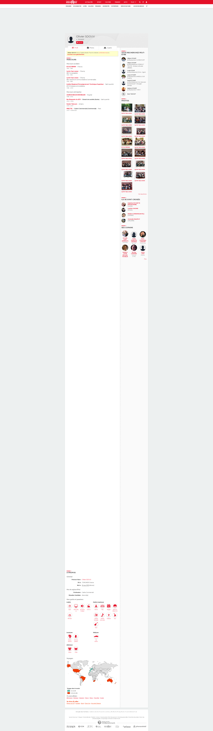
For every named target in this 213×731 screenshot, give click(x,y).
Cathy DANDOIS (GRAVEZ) (134, 240)
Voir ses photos (142, 194)
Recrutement (114, 717)
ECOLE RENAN (71, 66)
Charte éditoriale (86, 717)
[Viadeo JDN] (117, 727)
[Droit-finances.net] (98, 727)
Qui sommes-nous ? (73, 717)
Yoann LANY (143, 253)
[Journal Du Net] (90, 727)
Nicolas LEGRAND (134, 253)
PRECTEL (70, 108)
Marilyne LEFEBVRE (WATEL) (136, 214)
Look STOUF (131, 70)
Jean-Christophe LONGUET (142, 240)
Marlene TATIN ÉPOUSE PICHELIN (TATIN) (125, 255)
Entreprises (114, 6)
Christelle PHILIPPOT (134, 219)
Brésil (82, 703)
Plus (132, 2)
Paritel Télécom (72, 104)
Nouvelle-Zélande (96, 703)
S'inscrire (68, 6)
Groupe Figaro (104, 718)
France (87, 698)
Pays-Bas (96, 698)
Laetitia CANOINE (133, 208)
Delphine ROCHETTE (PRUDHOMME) (134, 203)
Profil (76, 48)
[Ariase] (127, 727)
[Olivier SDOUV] (71, 39)
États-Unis (87, 703)
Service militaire (125, 6)
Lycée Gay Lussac (72, 71)
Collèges (91, 6)
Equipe (80, 717)
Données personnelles (123, 717)
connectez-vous (103, 52)
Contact (98, 717)
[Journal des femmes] (71, 727)
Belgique (75, 698)
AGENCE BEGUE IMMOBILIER (76, 95)
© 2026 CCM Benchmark (114, 718)
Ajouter (80, 42)
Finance (117, 2)
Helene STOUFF (132, 88)
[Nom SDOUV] (123, 94)
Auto (125, 2)
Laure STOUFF (131, 75)
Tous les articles (104, 717)
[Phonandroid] (139, 727)
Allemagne (69, 698)
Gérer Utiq (142, 717)
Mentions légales (96, 718)
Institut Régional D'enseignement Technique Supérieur (85, 84)
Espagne (81, 698)
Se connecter (77, 6)
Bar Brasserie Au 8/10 (74, 99)
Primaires (98, 6)
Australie (77, 703)
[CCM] (81, 727)
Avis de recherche (138, 6)
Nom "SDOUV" (131, 94)
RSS (109, 717)
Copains (109, 48)
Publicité (93, 717)
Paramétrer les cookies (134, 717)
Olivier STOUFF (131, 58)
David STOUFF (131, 80)
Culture (108, 2)
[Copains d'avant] (108, 727)
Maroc (91, 698)
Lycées (85, 6)
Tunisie (102, 698)
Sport (99, 2)
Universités (106, 6)
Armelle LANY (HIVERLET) (125, 239)
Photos (91, 48)
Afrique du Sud (70, 703)
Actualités (89, 2)
